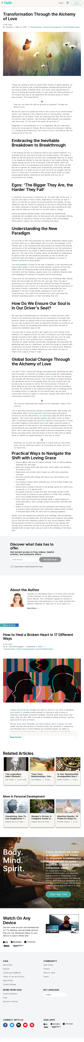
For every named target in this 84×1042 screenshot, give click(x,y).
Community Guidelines (12, 973)
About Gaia (7, 965)
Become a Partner (10, 1001)
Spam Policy (8, 980)
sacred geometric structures (39, 413)
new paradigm (21, 265)
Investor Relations (10, 994)
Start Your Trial (58, 894)
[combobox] (55, 995)
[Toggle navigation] (2, 2)
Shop (5, 998)
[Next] (77, 772)
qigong (14, 339)
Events (46, 977)
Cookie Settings (9, 984)
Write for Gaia (49, 973)
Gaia (48, 376)
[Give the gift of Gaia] (67, 3)
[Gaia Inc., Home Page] (8, 2)
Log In (76, 3)
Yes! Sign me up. (50, 560)
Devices (6, 969)
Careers (47, 969)
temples (44, 418)
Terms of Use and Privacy (13, 977)
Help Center (48, 965)
